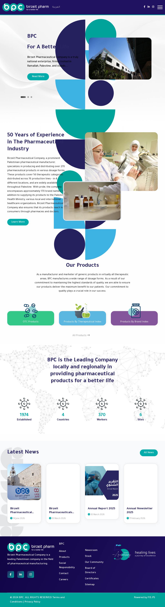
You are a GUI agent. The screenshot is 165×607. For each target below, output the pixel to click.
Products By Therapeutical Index (82, 322)
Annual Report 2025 (101, 508)
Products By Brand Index (134, 322)
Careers (63, 579)
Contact (63, 573)
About (62, 551)
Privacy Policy (32, 602)
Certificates (92, 578)
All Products (80, 335)
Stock (88, 556)
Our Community (94, 562)
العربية (56, 7)
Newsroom (91, 550)
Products (64, 557)
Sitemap (90, 584)
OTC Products (31, 322)
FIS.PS (151, 597)
